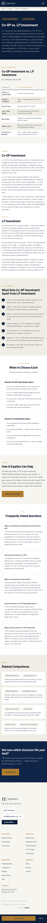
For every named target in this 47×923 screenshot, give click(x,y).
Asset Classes (6, 875)
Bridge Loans (30, 838)
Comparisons (6, 868)
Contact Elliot (19, 918)
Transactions (6, 846)
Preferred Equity (31, 846)
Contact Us (10, 772)
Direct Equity (6, 842)
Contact (28, 871)
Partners (28, 868)
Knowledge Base (7, 864)
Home (3, 9)
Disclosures (22, 904)
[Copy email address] (20, 816)
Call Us (40, 918)
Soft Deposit (29, 853)
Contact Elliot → (9, 822)
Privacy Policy (5, 904)
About (27, 864)
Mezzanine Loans (31, 842)
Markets (4, 871)
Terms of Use (14, 904)
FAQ (3, 879)
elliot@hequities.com (11, 816)
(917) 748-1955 (9, 810)
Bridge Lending (6, 838)
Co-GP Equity (30, 849)
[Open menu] (43, 3)
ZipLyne (27, 907)
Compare (9, 9)
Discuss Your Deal (12, 494)
